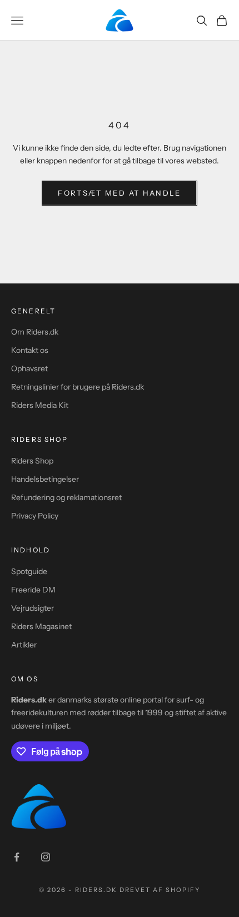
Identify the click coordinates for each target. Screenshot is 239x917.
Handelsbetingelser (45, 479)
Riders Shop (32, 461)
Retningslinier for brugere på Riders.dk (77, 387)
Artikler (24, 645)
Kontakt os (29, 350)
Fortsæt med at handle (119, 192)
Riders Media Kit (39, 405)
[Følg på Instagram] (45, 857)
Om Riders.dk (34, 332)
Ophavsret (29, 368)
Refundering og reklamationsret (66, 497)
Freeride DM (33, 590)
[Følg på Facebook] (16, 857)
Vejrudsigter (32, 608)
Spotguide (29, 571)
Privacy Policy (34, 516)
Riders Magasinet (41, 626)
